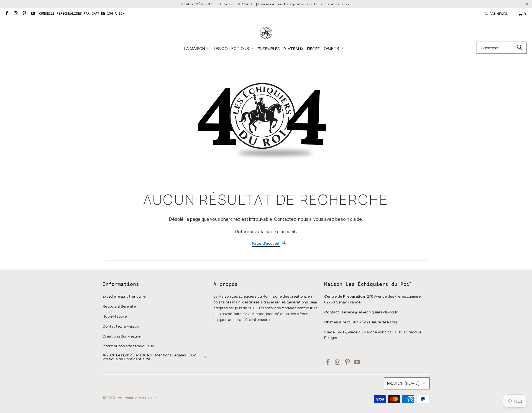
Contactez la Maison (121, 326)
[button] (197, 49)
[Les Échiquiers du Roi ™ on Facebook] (6, 13)
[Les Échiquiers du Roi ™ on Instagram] (15, 13)
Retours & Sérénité (119, 306)
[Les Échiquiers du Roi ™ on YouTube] (32, 13)
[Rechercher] (519, 48)
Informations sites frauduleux (128, 345)
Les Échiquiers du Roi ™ (136, 397)
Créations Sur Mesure (121, 336)
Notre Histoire (115, 316)
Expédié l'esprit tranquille (124, 296)
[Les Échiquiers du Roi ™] (266, 33)
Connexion (499, 13)
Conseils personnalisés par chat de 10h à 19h (81, 14)
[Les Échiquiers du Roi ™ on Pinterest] (24, 13)
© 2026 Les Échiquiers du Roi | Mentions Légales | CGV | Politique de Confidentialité (150, 357)
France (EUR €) (403, 383)
